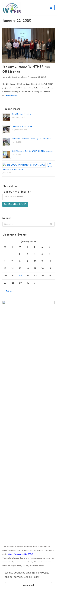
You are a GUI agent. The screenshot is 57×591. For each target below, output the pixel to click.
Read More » (11, 96)
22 (20, 276)
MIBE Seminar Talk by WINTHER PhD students (32, 151)
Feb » (9, 292)
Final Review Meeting (21, 114)
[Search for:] (28, 224)
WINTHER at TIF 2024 (22, 126)
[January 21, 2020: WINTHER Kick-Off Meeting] (28, 45)
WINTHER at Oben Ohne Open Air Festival (31, 139)
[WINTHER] (11, 7)
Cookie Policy (31, 577)
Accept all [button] (28, 585)
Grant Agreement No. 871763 (20, 554)
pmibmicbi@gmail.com (16, 77)
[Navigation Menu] (51, 7)
